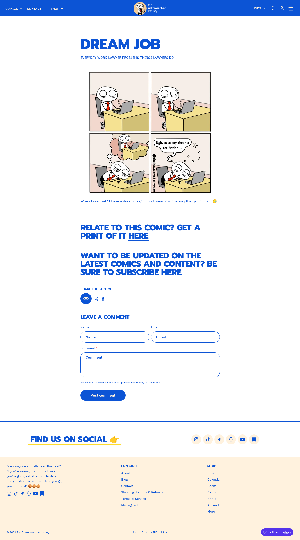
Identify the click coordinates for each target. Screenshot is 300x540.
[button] (272, 8)
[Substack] (42, 493)
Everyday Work (93, 57)
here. (138, 236)
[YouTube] (35, 493)
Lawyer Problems (123, 57)
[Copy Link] (86, 298)
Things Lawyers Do (157, 57)
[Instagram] (9, 493)
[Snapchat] (28, 493)
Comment (87, 348)
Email (155, 327)
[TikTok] (15, 493)
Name (84, 327)
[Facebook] (22, 493)
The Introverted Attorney (33, 532)
